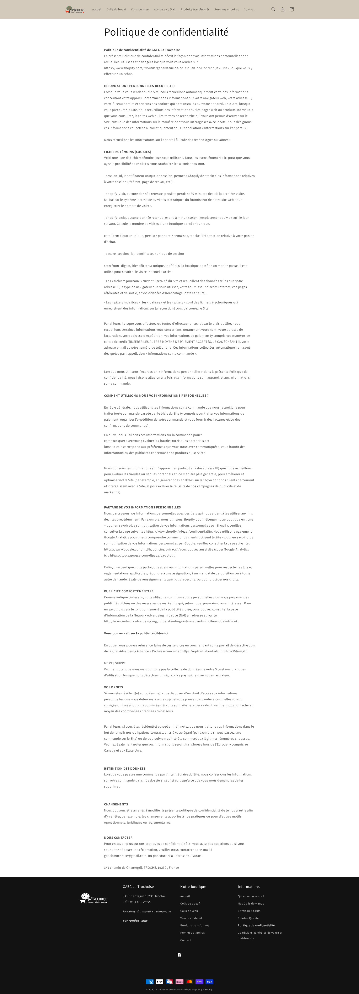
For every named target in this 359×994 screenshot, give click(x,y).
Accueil (185, 896)
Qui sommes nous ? (251, 896)
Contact (185, 940)
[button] (273, 9)
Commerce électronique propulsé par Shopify (189, 989)
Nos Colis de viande (251, 903)
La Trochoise (161, 989)
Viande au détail (191, 918)
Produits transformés (194, 925)
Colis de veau (189, 911)
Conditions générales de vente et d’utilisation (260, 935)
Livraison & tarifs (249, 911)
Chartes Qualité (248, 918)
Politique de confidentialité (256, 925)
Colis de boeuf (190, 903)
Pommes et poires (192, 932)
